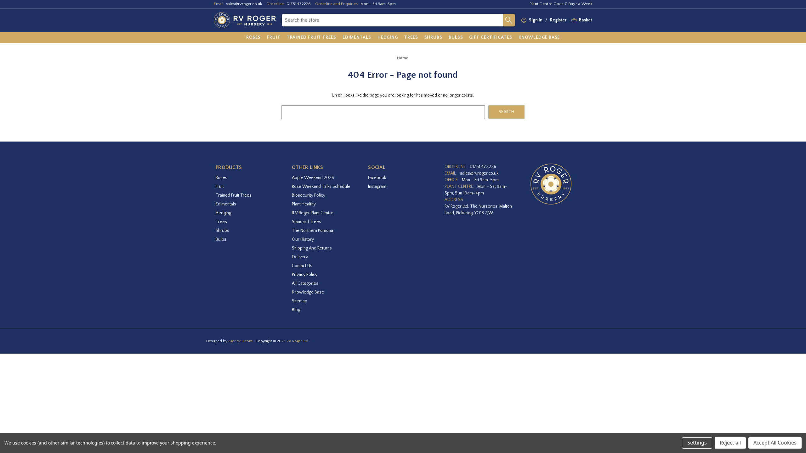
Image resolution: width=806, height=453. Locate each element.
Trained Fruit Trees (234, 195)
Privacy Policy (304, 274)
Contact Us (302, 265)
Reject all (730, 442)
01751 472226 (299, 4)
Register (558, 20)
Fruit (220, 186)
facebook (377, 177)
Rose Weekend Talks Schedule (321, 186)
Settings (697, 442)
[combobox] (392, 20)
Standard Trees (306, 221)
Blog (296, 309)
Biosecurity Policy (308, 195)
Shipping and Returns (312, 248)
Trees (221, 221)
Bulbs (221, 239)
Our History (303, 239)
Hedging (223, 212)
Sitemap (299, 301)
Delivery (300, 257)
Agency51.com (240, 341)
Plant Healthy (304, 204)
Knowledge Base (308, 292)
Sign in (535, 20)
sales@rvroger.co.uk (244, 4)
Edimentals (226, 204)
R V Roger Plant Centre (312, 212)
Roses (221, 177)
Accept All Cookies (775, 442)
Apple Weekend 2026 (313, 177)
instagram (377, 186)
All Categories (305, 283)
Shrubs (222, 230)
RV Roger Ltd (297, 341)
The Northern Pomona (312, 230)
